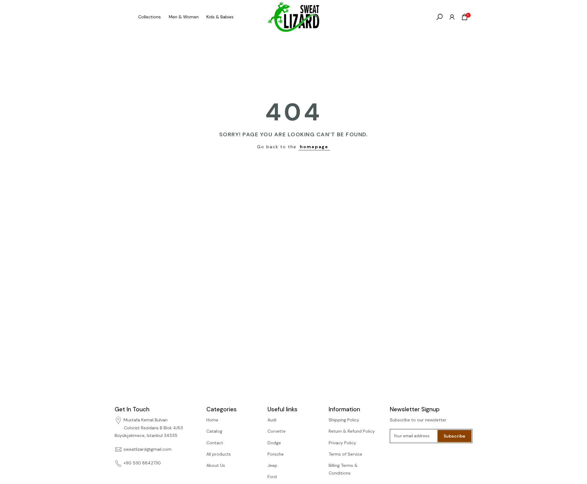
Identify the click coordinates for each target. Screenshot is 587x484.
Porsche (276, 454)
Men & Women (184, 17)
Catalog (214, 431)
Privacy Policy (342, 443)
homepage (314, 146)
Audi (272, 420)
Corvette (277, 431)
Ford (272, 476)
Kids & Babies (220, 17)
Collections (149, 17)
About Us (215, 465)
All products (218, 454)
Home (212, 420)
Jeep (272, 465)
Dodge (274, 443)
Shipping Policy (344, 420)
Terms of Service (345, 454)
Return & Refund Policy (352, 431)
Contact (214, 443)
